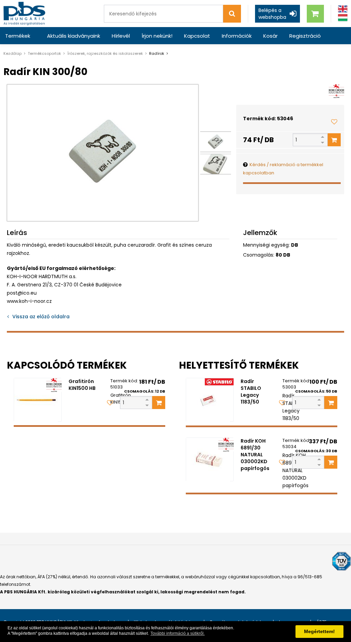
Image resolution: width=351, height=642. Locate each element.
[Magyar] (343, 17)
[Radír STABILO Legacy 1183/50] (210, 400)
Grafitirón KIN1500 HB (82, 385)
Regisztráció (305, 35)
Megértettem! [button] (319, 631)
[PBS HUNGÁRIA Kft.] (24, 13)
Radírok (156, 53)
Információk (237, 35)
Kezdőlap (12, 53)
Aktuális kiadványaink (73, 35)
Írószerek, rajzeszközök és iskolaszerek (105, 53)
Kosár (270, 35)
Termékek (17, 35)
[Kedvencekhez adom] (334, 121)
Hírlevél (121, 35)
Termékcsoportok (44, 53)
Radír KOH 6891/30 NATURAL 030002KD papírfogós (255, 454)
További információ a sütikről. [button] (177, 633)
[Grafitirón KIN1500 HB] (38, 400)
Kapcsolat (197, 35)
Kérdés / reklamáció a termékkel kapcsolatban (283, 168)
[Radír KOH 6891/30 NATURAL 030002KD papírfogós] (210, 459)
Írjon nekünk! (157, 35)
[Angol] (343, 9)
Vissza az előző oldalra (41, 316)
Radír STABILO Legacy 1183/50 (251, 391)
